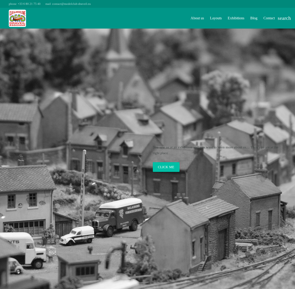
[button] (283, 18)
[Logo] (17, 18)
